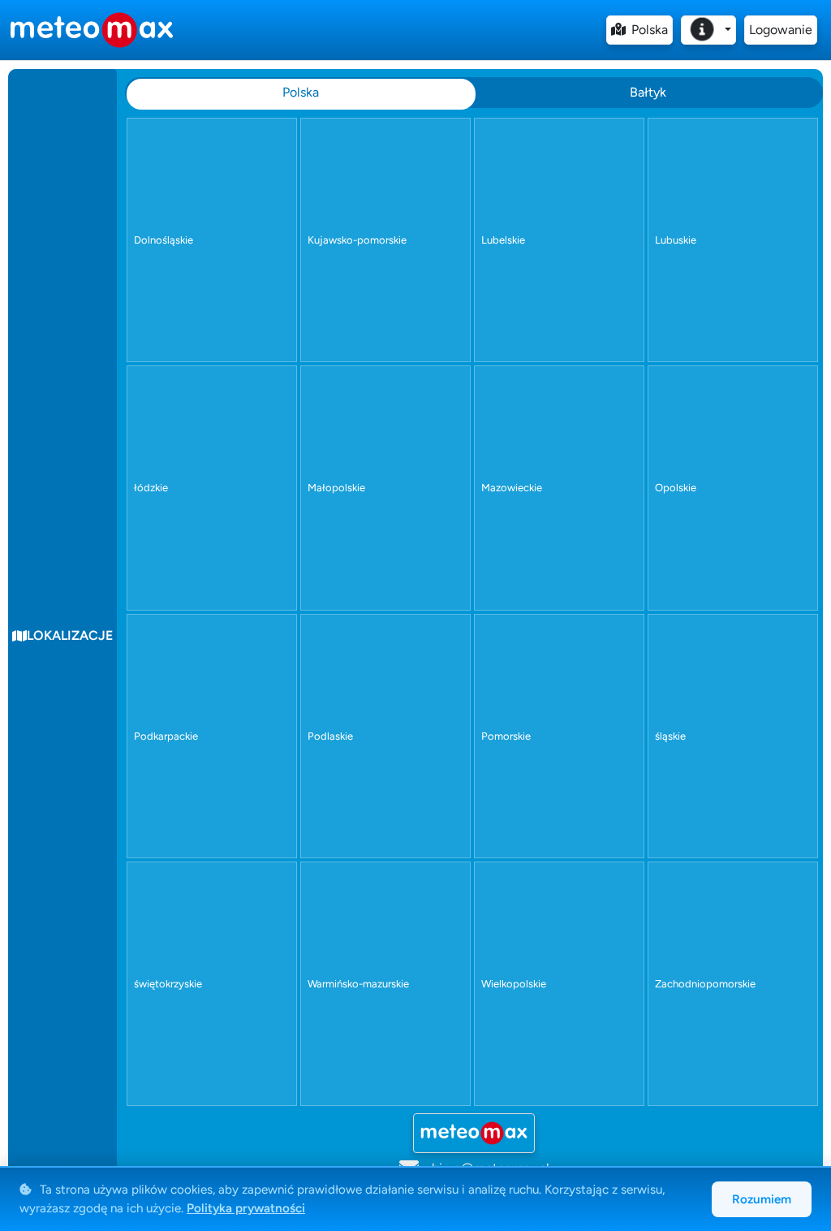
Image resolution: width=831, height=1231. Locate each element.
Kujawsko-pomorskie (357, 240)
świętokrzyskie (168, 984)
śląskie (670, 736)
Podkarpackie (166, 736)
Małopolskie (336, 488)
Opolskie (675, 488)
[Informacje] (708, 30)
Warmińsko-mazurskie (358, 984)
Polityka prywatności (246, 1208)
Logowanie (780, 29)
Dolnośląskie (163, 240)
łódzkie (151, 488)
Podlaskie (330, 736)
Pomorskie (506, 736)
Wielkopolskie (513, 984)
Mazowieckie (511, 488)
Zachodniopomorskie (705, 984)
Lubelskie (503, 240)
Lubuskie (675, 240)
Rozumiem (761, 1199)
